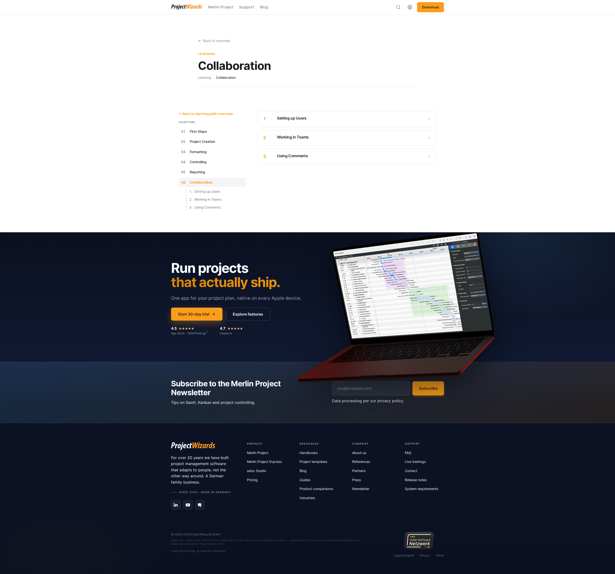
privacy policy (390, 400)
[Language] (410, 7)
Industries (307, 498)
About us (359, 453)
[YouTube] (188, 505)
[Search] (398, 7)
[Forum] (200, 505)
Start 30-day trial (193, 314)
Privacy (425, 555)
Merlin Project (220, 7)
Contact (411, 471)
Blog (264, 7)
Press (356, 480)
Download (430, 7)
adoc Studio (256, 471)
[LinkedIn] (176, 505)
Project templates (313, 462)
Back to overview (216, 41)
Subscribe (428, 388)
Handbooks (309, 453)
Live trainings (415, 462)
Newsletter (360, 489)
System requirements (421, 489)
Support (246, 7)
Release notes (416, 480)
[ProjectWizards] (202, 446)
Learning (204, 77)
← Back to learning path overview (206, 114)
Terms (440, 555)
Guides (305, 480)
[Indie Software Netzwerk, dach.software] (419, 540)
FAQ (408, 453)
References (361, 462)
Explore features (248, 314)
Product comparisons (316, 489)
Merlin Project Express (264, 462)
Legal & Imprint (404, 555)
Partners (358, 471)
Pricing (252, 480)
